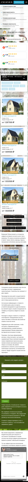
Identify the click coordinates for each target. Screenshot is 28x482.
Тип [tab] (5, 76)
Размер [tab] (11, 76)
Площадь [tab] (6, 79)
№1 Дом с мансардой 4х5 (9, 116)
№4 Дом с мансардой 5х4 (9, 204)
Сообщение (4, 381)
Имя (2, 363)
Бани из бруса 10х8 (21, 227)
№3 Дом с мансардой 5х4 (9, 175)
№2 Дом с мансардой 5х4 (9, 145)
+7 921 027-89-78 (6, 2)
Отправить (5, 401)
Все (24, 78)
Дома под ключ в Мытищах (16, 32)
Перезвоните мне (19, 2)
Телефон (3, 369)
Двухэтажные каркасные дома (14, 220)
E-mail (2, 375)
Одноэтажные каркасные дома (14, 224)
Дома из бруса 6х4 (9, 216)
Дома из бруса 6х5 (19, 216)
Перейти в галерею (14, 280)
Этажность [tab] (19, 76)
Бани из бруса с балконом (8, 227)
